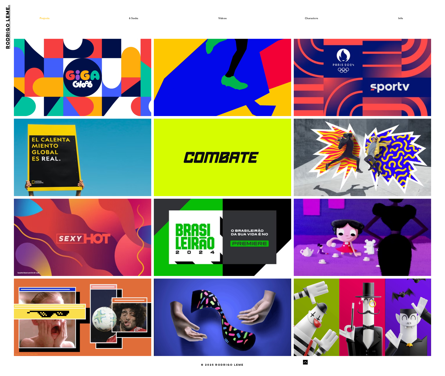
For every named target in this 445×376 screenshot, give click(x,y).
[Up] (305, 362)
